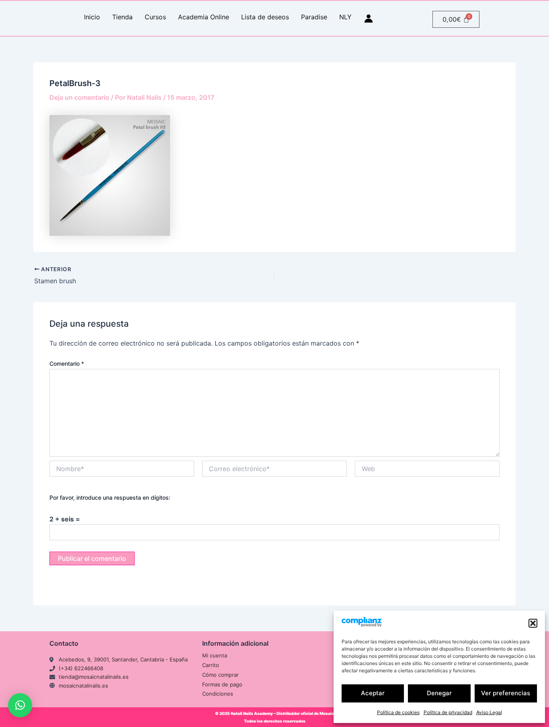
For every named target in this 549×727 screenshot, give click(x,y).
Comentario (66, 363)
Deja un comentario (79, 97)
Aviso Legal (489, 712)
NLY (345, 17)
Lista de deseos (265, 17)
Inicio (92, 17)
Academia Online (203, 17)
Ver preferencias (505, 693)
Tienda (122, 17)
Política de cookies (398, 712)
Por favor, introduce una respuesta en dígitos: (109, 497)
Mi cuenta (214, 655)
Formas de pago (222, 684)
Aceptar (373, 693)
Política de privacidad (448, 712)
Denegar (439, 693)
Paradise (314, 17)
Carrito (210, 665)
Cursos (155, 17)
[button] (533, 623)
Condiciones (217, 693)
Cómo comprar (220, 674)
